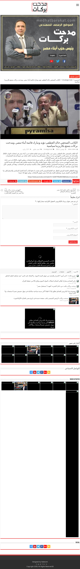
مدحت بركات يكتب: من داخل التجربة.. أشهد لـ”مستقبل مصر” (56, 286)
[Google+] (45, 372)
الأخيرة (76, 272)
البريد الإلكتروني (72, 228)
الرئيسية (77, 80)
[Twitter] (38, 372)
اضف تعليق (36, 149)
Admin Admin (72, 149)
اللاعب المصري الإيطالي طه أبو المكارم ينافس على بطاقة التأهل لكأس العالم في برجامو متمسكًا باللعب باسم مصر (40, 263)
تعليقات (61, 272)
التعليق (75, 204)
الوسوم (54, 272)
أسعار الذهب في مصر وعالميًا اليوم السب (55, 76)
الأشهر (69, 272)
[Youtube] (34, 372)
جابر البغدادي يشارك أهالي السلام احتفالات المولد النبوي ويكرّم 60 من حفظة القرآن (49, 281)
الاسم (75, 222)
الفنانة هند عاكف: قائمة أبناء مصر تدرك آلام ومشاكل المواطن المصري (66, 191)
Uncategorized (67, 80)
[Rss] (48, 372)
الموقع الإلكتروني (72, 235)
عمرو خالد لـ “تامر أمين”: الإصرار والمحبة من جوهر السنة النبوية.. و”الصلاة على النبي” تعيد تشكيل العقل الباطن (40, 276)
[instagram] (31, 372)
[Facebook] (41, 372)
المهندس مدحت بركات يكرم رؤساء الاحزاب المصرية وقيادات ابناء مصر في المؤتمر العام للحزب (14, 191)
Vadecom (44, 562)
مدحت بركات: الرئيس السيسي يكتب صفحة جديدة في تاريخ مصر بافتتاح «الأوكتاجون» (41, 298)
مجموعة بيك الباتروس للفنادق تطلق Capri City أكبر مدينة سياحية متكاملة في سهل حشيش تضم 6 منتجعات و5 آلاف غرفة (40, 292)
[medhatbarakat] (40, 7)
